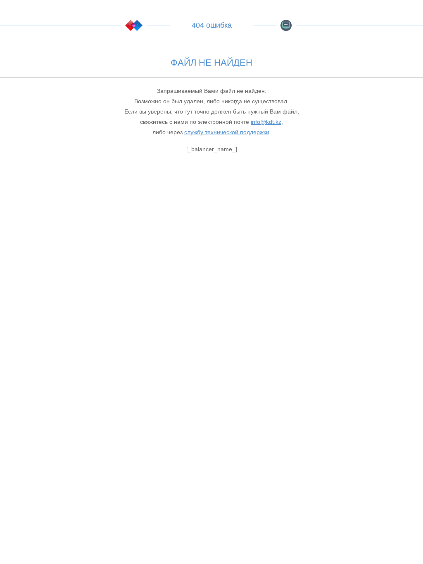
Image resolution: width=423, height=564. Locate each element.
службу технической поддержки (226, 132)
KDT (134, 25)
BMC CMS (286, 25)
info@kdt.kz (266, 121)
